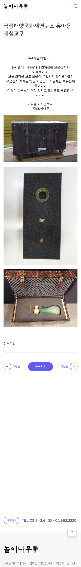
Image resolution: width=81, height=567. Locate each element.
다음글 (65, 366)
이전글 (16, 366)
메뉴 (74, 6)
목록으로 (40, 366)
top (71, 532)
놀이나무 (16, 6)
